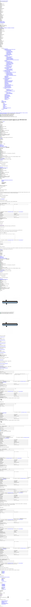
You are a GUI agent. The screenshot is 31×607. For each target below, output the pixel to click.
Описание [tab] (3, 183)
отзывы (1, 249)
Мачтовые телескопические (9, 74)
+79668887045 (3, 584)
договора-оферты (21, 211)
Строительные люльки (7, 71)
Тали (5, 88)
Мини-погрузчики (8, 64)
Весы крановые (7, 97)
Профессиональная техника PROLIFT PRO (10, 49)
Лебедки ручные (8, 92)
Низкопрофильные (8, 52)
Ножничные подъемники (9, 73)
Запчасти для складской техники (9, 70)
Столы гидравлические (9, 66)
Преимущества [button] (6, 167)
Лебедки (6, 91)
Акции (2, 100)
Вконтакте (3, 580)
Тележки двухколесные (9, 69)
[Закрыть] (0, 565)
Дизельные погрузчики (9, 61)
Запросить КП (1, 257)
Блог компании (5, 104)
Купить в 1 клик (2, 145)
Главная (1, 112)
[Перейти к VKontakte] (3, 571)
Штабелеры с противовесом (9, 58)
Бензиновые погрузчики (9, 62)
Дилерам (4, 105)
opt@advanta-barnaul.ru (3, 352)
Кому (1, 203)
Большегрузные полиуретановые (9, 80)
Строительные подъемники (8, 72)
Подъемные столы (7, 65)
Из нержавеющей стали (9, 54)
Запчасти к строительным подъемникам (11, 75)
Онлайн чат (3, 578)
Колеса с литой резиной (8, 86)
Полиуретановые (7, 83)
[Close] (0, 574)
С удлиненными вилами (9, 51)
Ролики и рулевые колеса (8, 84)
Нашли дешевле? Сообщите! (3, 146)
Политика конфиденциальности (4, 363)
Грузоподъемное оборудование (7, 87)
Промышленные (7, 79)
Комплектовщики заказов (8, 67)
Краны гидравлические (7, 96)
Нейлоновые (6, 82)
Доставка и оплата (4, 101)
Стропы (6, 98)
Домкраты (6, 94)
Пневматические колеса (8, 85)
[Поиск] (0, 2)
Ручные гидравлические (9, 56)
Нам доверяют (5, 106)
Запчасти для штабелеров (19, 112)
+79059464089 (3, 585)
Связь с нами (2, 28)
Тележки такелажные (7, 95)
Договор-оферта (5, 108)
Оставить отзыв (2, 225)
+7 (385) (4, 581)
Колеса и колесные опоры (6, 78)
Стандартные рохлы (8, 50)
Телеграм (3, 579)
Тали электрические (8, 90)
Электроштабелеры (8, 57)
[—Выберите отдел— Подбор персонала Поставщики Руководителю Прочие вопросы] (3, 509)
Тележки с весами (8, 53)
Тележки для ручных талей (9, 89)
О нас (4, 103)
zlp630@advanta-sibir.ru (3, 346)
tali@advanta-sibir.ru (2, 349)
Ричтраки (6, 60)
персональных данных (10, 211)
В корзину (1, 144)
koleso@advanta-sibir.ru (3, 343)
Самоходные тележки (7, 55)
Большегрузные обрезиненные (8, 81)
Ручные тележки (7, 68)
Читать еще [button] (1, 278)
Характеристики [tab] (4, 182)
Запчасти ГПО (6, 99)
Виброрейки (6, 77)
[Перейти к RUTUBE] (3, 572)
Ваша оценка (2, 232)
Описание (3, 180)
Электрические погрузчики (9, 63)
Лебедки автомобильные (9, 93)
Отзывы (4, 121)
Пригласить (1, 159)
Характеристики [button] (2, 167)
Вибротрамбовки (7, 76)
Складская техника (5, 48)
